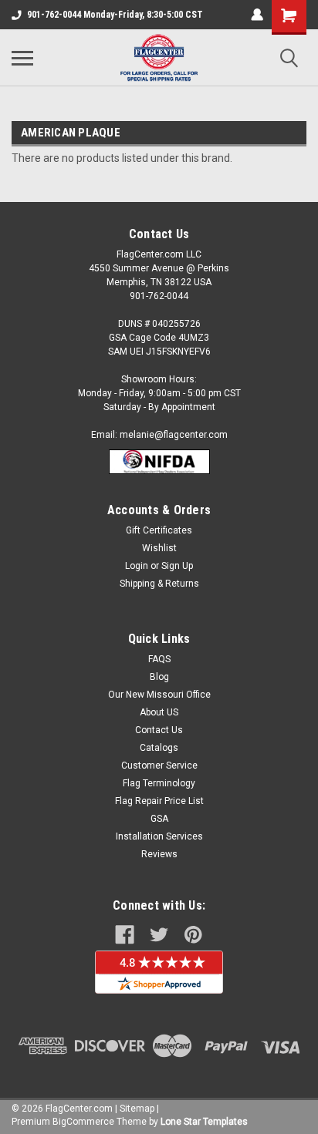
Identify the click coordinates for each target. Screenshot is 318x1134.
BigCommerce (83, 1121)
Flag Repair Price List (159, 801)
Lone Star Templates (204, 1121)
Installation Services (159, 836)
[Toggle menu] (22, 58)
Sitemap (137, 1108)
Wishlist (159, 548)
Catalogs (159, 747)
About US (159, 712)
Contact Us (159, 730)
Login (136, 565)
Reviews (159, 854)
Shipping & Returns (159, 583)
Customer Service (159, 765)
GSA (159, 818)
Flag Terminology (159, 783)
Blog (159, 676)
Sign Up (177, 565)
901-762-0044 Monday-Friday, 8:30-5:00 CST (115, 14)
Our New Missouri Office (159, 694)
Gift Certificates (159, 530)
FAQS (159, 659)
